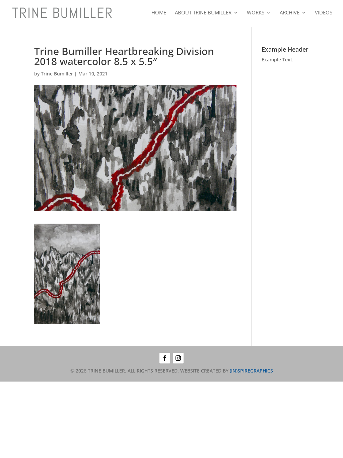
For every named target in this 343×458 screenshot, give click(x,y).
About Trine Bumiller (203, 13)
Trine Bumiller (57, 73)
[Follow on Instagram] (178, 358)
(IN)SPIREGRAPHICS (251, 370)
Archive (289, 13)
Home (158, 13)
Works (255, 13)
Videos (323, 13)
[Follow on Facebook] (164, 358)
